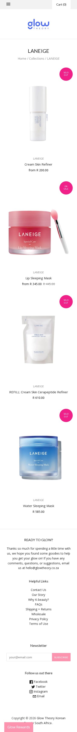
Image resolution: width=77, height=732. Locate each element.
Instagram (40, 691)
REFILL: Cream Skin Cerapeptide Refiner (38, 392)
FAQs (38, 604)
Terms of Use (38, 624)
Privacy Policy (38, 619)
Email (40, 696)
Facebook (40, 682)
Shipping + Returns (39, 609)
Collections (36, 58)
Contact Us (38, 590)
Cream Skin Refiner (38, 164)
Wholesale (38, 614)
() (61, 4)
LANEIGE (38, 158)
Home (22, 58)
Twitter (40, 686)
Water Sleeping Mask (38, 506)
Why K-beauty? (38, 600)
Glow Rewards (18, 727)
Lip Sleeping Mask (38, 278)
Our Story (38, 595)
